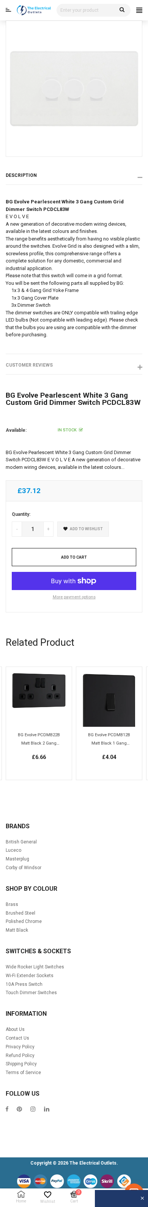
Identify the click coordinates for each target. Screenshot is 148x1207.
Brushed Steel (20, 913)
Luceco (13, 850)
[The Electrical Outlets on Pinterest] (19, 1109)
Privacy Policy (20, 1046)
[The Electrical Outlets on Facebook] (7, 1109)
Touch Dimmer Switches (31, 992)
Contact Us (17, 1038)
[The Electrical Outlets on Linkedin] (46, 1109)
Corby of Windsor (23, 867)
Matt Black (17, 930)
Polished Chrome (24, 921)
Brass (12, 904)
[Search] (122, 10)
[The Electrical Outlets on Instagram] (33, 1109)
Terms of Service (23, 1072)
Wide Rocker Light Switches (35, 967)
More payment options (74, 597)
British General (21, 842)
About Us (15, 1029)
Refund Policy (20, 1055)
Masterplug (17, 859)
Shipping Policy (21, 1063)
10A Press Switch (24, 984)
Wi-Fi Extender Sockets (30, 975)
